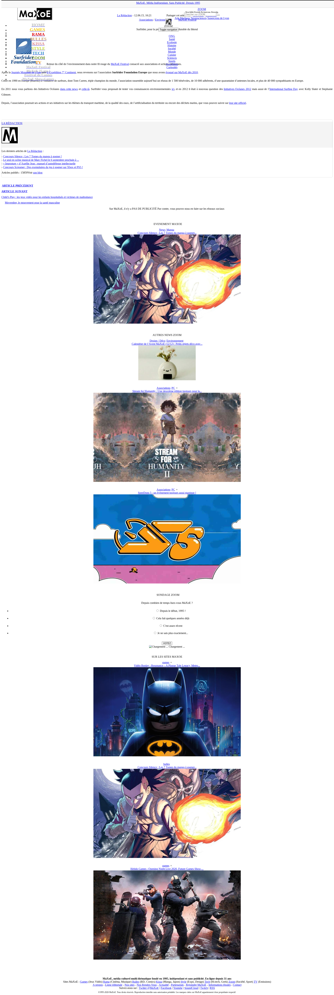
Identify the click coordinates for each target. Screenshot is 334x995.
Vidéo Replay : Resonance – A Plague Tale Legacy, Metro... (167, 665)
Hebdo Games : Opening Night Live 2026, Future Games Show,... (167, 868)
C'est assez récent (172, 625)
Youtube (177, 987)
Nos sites (129, 984)
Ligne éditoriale (113, 984)
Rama (106, 981)
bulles (166, 764)
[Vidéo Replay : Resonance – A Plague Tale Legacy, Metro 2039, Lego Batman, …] (167, 755)
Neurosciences (199, 18)
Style (183, 981)
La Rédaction (12, 123)
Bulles (135, 981)
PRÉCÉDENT (17, 185)
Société (172, 48)
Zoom (232, 981)
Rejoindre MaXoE (196, 984)
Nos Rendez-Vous (147, 984)
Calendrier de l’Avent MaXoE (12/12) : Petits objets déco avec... (167, 343)
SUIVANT (14, 191)
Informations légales (220, 984)
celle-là (85, 89)
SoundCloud (191, 987)
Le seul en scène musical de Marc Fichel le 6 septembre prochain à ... (41, 159)
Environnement (174, 340)
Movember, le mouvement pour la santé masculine (32, 202)
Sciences (172, 57)
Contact (237, 984)
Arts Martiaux (182, 18)
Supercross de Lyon (218, 18)
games (165, 662)
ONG (172, 36)
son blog (37, 172)
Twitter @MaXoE (149, 987)
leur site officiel (237, 102)
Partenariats (177, 984)
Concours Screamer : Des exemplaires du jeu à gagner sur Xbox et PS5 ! (43, 167)
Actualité (164, 984)
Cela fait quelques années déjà (172, 618)
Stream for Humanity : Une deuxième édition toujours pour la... (167, 391)
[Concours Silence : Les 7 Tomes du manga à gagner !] (167, 322)
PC (173, 388)
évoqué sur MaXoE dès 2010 (182, 72)
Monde (172, 51)
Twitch (204, 987)
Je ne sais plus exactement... (172, 633)
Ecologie (172, 42)
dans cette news (69, 89)
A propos (98, 984)
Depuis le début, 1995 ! (173, 610)
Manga (170, 229)
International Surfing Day (283, 89)
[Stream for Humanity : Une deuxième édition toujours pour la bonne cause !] (167, 480)
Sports (171, 61)
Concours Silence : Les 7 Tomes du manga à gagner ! (32, 156)
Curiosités (171, 67)
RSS (212, 987)
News (162, 229)
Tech (207, 981)
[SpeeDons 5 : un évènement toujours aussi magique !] (167, 582)
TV (255, 981)
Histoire (172, 45)
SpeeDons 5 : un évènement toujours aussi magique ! (167, 492)
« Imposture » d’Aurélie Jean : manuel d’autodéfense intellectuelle (39, 163)
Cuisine (172, 54)
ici (173, 89)
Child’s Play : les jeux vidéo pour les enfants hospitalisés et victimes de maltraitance (47, 197)
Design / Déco (157, 340)
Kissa (159, 981)
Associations (163, 388)
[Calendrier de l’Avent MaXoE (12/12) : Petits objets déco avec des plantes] (167, 379)
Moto (172, 64)
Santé (172, 39)
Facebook (166, 987)
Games (84, 981)
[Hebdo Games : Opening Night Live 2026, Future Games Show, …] (167, 958)
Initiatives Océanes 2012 (237, 89)
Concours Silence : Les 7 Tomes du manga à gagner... (167, 232)
